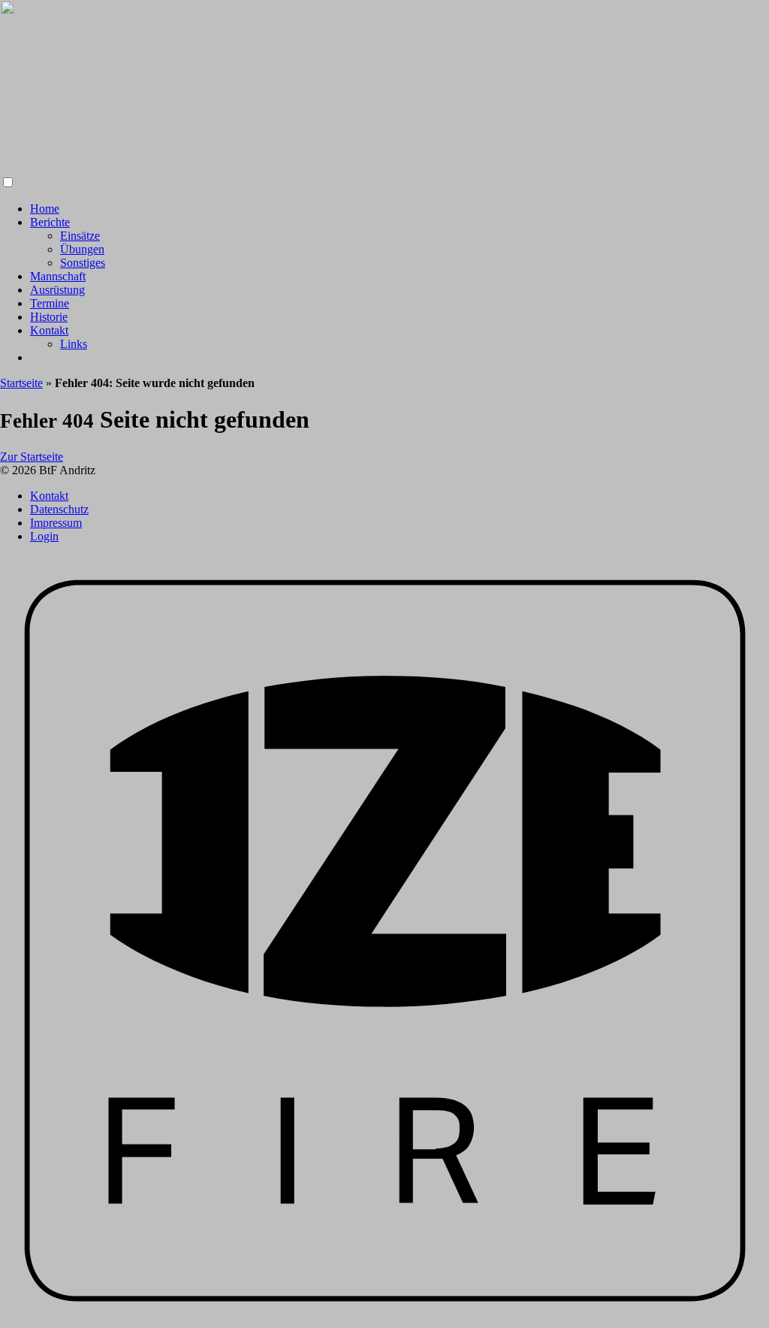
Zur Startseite (31, 456)
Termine (49, 303)
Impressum (56, 522)
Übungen (82, 249)
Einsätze (80, 235)
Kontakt (49, 330)
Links (73, 343)
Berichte (50, 222)
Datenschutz (59, 509)
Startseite (21, 383)
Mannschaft (58, 276)
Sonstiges (82, 262)
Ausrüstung (57, 289)
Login (44, 536)
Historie (49, 316)
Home (44, 208)
